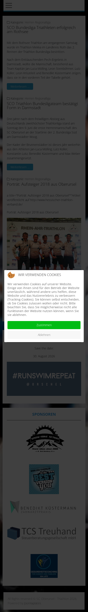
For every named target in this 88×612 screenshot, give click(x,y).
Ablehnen (44, 335)
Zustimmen (44, 325)
